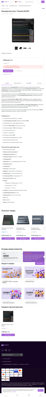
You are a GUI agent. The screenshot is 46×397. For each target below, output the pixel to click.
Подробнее (14, 391)
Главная (3, 5)
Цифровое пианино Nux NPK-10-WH (10, 257)
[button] (43, 2)
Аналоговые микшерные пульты (24, 5)
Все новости (40, 263)
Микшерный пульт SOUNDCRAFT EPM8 (20, 228)
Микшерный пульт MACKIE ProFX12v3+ (7, 228)
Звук (7, 5)
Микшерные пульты (13, 5)
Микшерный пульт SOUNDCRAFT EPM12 (35, 228)
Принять (41, 390)
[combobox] (32, 2)
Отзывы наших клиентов (11, 249)
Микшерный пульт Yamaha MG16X (7, 325)
